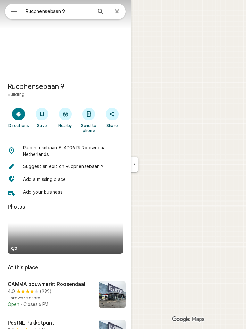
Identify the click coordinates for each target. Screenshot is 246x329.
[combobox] (59, 11)
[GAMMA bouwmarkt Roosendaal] (65, 295)
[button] (65, 151)
